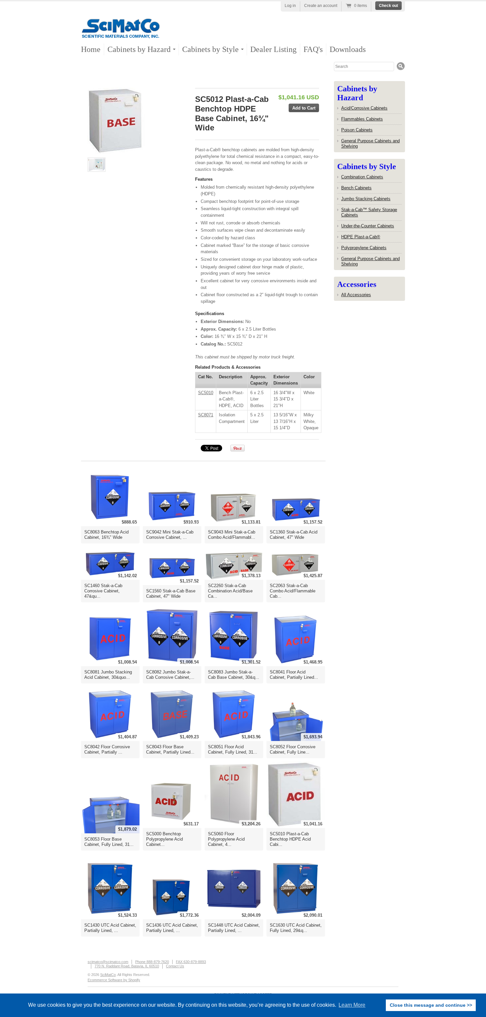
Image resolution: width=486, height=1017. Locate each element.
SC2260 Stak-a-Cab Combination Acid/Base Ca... (230, 591)
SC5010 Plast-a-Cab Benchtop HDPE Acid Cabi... (290, 839)
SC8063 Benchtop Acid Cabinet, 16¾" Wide (106, 535)
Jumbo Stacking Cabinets (365, 198)
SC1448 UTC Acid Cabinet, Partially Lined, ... (234, 928)
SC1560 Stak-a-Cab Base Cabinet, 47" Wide (170, 593)
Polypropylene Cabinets (363, 247)
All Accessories (356, 294)
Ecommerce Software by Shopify (114, 980)
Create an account (320, 5)
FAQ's (313, 49)
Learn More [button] (352, 1005)
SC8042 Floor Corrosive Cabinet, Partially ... (107, 749)
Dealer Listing (273, 49)
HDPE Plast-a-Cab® (360, 236)
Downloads (348, 49)
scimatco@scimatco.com (108, 962)
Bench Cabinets (356, 187)
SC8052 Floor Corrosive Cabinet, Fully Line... (292, 749)
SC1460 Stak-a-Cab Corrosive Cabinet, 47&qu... (103, 591)
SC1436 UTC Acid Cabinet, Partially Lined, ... (172, 928)
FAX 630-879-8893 (191, 962)
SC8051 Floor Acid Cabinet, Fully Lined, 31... (232, 749)
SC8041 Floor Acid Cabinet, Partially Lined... (294, 675)
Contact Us (175, 966)
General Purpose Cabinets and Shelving (370, 143)
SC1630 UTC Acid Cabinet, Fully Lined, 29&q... (296, 928)
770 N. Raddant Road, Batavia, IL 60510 (127, 966)
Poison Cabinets (357, 129)
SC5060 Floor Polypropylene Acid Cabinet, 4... (226, 839)
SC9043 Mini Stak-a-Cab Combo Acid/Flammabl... (231, 535)
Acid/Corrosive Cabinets (364, 108)
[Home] (120, 33)
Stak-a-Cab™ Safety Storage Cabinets (369, 212)
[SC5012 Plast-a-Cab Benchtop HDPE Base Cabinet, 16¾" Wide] (138, 121)
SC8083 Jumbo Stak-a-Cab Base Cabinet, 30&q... (233, 675)
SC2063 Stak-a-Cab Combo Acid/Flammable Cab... (292, 591)
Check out (388, 5)
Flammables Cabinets (362, 118)
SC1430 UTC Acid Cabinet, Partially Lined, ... (110, 928)
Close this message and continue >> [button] (431, 1005)
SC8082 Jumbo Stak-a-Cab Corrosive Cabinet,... (170, 675)
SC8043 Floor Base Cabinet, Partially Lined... (170, 749)
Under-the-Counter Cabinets (367, 225)
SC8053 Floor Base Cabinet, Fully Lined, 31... (109, 842)
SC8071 (205, 414)
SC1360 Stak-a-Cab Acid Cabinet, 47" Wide (293, 535)
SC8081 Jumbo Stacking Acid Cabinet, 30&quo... (108, 675)
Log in (290, 5)
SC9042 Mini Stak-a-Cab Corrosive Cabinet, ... (169, 535)
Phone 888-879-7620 (152, 962)
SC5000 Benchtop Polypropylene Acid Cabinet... (164, 839)
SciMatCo (108, 975)
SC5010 (205, 392)
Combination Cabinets (362, 176)
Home (91, 49)
